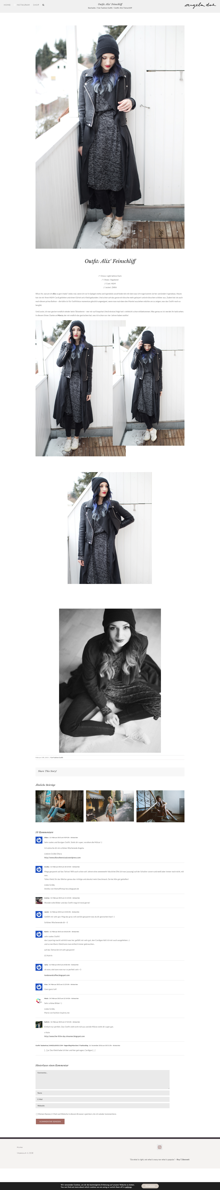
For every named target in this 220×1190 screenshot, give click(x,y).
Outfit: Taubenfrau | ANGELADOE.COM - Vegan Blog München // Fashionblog (62, 1045)
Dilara (46, 837)
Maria (46, 998)
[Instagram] (159, 1147)
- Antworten (74, 837)
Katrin (46, 932)
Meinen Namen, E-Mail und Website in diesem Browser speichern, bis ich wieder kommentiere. (77, 1114)
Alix (54, 294)
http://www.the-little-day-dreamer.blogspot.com (64, 1036)
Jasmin (46, 912)
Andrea (46, 898)
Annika (46, 867)
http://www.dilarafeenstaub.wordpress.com (62, 857)
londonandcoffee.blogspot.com (57, 975)
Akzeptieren (150, 1186)
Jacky (46, 965)
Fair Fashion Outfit (56, 757)
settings (128, 1187)
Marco (60, 315)
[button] (43, 5)
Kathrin (47, 1022)
